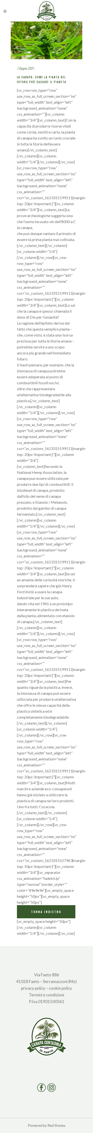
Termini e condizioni (46, 994)
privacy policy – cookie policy (46, 988)
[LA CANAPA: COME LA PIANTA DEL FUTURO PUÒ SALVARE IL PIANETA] (46, 40)
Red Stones (56, 1125)
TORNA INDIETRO (46, 912)
